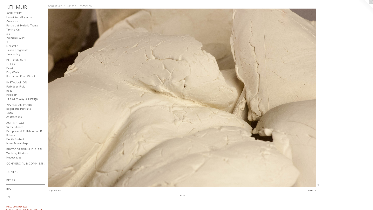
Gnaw (9, 113)
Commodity (13, 54)
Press (10, 180)
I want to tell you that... (20, 17)
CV (8, 197)
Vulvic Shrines (14, 127)
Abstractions (14, 117)
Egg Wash (12, 72)
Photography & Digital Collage (25, 149)
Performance (16, 60)
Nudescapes (13, 157)
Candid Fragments (17, 50)
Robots (10, 135)
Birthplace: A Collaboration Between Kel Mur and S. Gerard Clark (25, 131)
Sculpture (14, 13)
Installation (16, 82)
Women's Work (15, 38)
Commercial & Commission (25, 163)
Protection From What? (20, 76)
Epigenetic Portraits (18, 109)
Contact (13, 172)
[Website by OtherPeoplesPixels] (365, 8)
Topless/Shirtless (17, 153)
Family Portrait (15, 139)
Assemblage (15, 123)
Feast (9, 68)
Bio (8, 189)
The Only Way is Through (22, 99)
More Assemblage (17, 143)
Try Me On (13, 30)
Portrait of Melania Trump (22, 25)
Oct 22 (10, 64)
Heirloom (11, 95)
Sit (8, 34)
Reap (9, 91)
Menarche (12, 46)
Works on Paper (19, 105)
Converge (12, 21)
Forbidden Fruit (15, 86)
